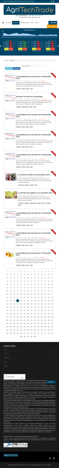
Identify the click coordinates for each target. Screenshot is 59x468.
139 (52, 300)
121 (38, 297)
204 (35, 317)
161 (31, 307)
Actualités (16, 22)
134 (35, 300)
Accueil (6, 60)
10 (41, 271)
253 (11, 330)
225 (11, 323)
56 (7, 284)
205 (38, 317)
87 (17, 291)
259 (31, 330)
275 (38, 333)
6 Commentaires (41, 119)
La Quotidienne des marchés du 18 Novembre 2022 (33, 254)
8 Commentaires (41, 237)
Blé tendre (19, 88)
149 (38, 304)
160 (28, 307)
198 (14, 317)
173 (24, 310)
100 (14, 294)
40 (48, 278)
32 (21, 278)
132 (28, 300)
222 (49, 320)
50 (34, 281)
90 (28, 291)
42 (7, 281)
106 (35, 294)
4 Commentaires (41, 159)
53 (45, 281)
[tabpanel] (9, 45)
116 (21, 297)
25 (45, 274)
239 (11, 326)
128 (14, 300)
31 (17, 278)
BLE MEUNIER (8, 40)
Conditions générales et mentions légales (40, 465)
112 (7, 297)
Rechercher (16, 68)
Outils (36, 22)
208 (49, 317)
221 (45, 320)
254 (14, 330)
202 (28, 317)
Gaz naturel (21, 185)
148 (35, 304)
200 (21, 317)
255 (17, 330)
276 (42, 333)
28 (7, 278)
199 (17, 317)
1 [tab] (28, 54)
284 (35, 336)
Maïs (27, 88)
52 (41, 281)
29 (10, 278)
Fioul (36, 185)
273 (31, 333)
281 (24, 336)
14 (7, 274)
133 (31, 300)
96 (48, 291)
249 (45, 326)
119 (31, 297)
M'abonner (53, 22)
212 (14, 320)
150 (42, 304)
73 (17, 287)
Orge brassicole (25, 106)
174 (28, 310)
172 (21, 310)
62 (28, 284)
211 (11, 320)
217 (31, 320)
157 (17, 307)
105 (31, 294)
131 (24, 300)
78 (34, 287)
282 (28, 336)
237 (52, 323)
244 (28, 326)
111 (52, 294)
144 (21, 304)
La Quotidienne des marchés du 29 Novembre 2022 (33, 77)
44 (14, 281)
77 (31, 287)
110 (49, 294)
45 (17, 281)
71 (10, 287)
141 (11, 304)
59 (17, 284)
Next (58, 46)
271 (24, 333)
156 (14, 307)
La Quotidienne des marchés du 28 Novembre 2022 (33, 116)
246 (35, 326)
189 (31, 313)
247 (38, 326)
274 (35, 333)
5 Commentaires (41, 81)
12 (48, 271)
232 (35, 323)
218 (35, 320)
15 (10, 274)
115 (17, 297)
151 (45, 304)
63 (31, 284)
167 (52, 307)
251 (52, 326)
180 (49, 310)
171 (17, 310)
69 (52, 284)
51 (38, 281)
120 (35, 297)
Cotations (8, 22)
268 (14, 333)
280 (21, 336)
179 (45, 310)
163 (38, 307)
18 (21, 274)
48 (28, 281)
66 (41, 284)
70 (7, 287)
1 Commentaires (43, 99)
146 (28, 304)
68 (48, 284)
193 (45, 313)
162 (35, 307)
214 (21, 320)
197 (11, 317)
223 (52, 320)
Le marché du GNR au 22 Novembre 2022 (34, 175)
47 (24, 281)
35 (31, 278)
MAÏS (36, 40)
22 (34, 274)
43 (10, 281)
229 (24, 323)
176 (35, 310)
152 (49, 304)
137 (45, 300)
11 (45, 271)
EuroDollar (27, 185)
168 (7, 310)
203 (31, 317)
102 (21, 294)
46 (21, 281)
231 (31, 323)
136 (42, 300)
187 (24, 313)
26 (48, 274)
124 (49, 297)
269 (17, 333)
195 (52, 313)
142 (14, 304)
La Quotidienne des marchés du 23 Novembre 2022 (33, 156)
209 (52, 317)
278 (49, 333)
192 (42, 313)
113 (11, 297)
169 (11, 310)
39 (45, 278)
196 (7, 317)
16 (14, 274)
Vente (11, 48)
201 (24, 317)
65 (38, 284)
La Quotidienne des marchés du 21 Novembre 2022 (33, 234)
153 (52, 304)
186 (21, 313)
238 (7, 326)
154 (7, 307)
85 (10, 291)
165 (45, 307)
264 (49, 330)
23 (38, 274)
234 (42, 323)
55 (52, 281)
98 (7, 294)
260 (35, 330)
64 (34, 284)
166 (49, 307)
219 (38, 320)
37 (38, 278)
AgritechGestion (24, 22)
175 (31, 310)
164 (42, 307)
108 (42, 294)
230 (28, 323)
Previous (0, 46)
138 (49, 300)
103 (24, 294)
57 (10, 284)
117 (24, 297)
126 (7, 300)
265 (52, 330)
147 (31, 304)
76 (28, 287)
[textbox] (34, 66)
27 (52, 274)
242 (21, 326)
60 (21, 284)
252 (7, 330)
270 (21, 333)
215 (24, 320)
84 (7, 291)
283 (31, 336)
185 (17, 313)
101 (17, 294)
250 (49, 326)
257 (24, 330)
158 (21, 307)
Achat (6, 48)
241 (17, 326)
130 (21, 300)
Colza (31, 88)
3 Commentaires (40, 195)
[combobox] (27, 66)
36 (34, 278)
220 (42, 320)
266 (7, 333)
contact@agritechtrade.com (35, 15)
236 (49, 323)
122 (42, 297)
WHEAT (50, 40)
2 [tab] (30, 54)
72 (14, 287)
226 (14, 323)
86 (14, 291)
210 (7, 320)
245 (31, 326)
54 (48, 281)
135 (38, 300)
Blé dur (39, 203)
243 (24, 326)
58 (14, 284)
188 (28, 313)
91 (31, 291)
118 (28, 297)
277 (45, 333)
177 (38, 310)
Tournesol (48, 203)
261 (38, 330)
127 (11, 300)
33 (24, 278)
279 (52, 333)
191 (38, 313)
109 (45, 294)
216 (28, 320)
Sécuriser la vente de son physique (29, 97)
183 (11, 313)
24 (41, 274)
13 (52, 271)
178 (42, 310)
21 (31, 274)
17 (17, 274)
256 (21, 330)
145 (24, 304)
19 (24, 274)
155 (11, 307)
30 (14, 278)
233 (38, 323)
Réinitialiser (9, 68)
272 (28, 333)
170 (14, 310)
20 (28, 274)
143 (17, 304)
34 (28, 278)
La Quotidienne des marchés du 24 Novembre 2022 (33, 136)
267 (11, 333)
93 (38, 291)
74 (21, 287)
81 (45, 287)
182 (7, 313)
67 (45, 284)
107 (38, 294)
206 (42, 317)
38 (41, 278)
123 (45, 297)
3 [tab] (32, 54)
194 (49, 313)
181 (52, 310)
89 (24, 291)
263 (45, 330)
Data (32, 22)
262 (42, 330)
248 (42, 326)
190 (35, 313)
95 (45, 291)
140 (7, 304)
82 (48, 287)
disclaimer (6, 441)
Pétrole (23, 88)
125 (52, 297)
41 (52, 278)
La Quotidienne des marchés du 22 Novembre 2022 (33, 214)
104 (28, 294)
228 (21, 323)
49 (31, 281)
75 (24, 287)
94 (41, 291)
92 (34, 291)
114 (14, 297)
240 (14, 326)
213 (17, 320)
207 (45, 317)
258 (28, 330)
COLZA (22, 40)
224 (7, 323)
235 (45, 323)
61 (24, 284)
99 (10, 294)
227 (17, 323)
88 (21, 291)
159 (24, 307)
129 (17, 300)
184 (14, 313)
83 (52, 287)
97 (52, 291)
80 (41, 287)
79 (38, 287)
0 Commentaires (40, 177)
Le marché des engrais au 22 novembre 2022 (35, 193)
